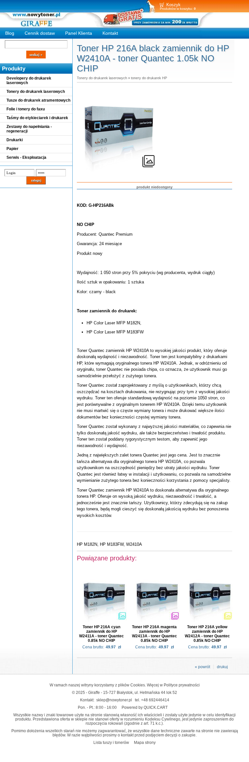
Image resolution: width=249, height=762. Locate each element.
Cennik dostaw (40, 33)
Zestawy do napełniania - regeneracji (29, 128)
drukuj (222, 667)
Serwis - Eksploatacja (26, 157)
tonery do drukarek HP (149, 78)
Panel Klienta (78, 33)
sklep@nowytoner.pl (114, 700)
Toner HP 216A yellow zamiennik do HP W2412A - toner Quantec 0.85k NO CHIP (207, 634)
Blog (9, 33)
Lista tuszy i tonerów (111, 742)
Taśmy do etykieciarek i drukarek (37, 118)
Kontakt (110, 33)
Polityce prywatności (182, 685)
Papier (12, 148)
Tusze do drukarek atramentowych (38, 100)
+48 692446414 (155, 700)
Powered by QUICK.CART (145, 707)
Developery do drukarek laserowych (28, 80)
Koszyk (173, 4)
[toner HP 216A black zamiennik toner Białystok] (119, 171)
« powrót (202, 667)
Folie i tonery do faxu (25, 109)
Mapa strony (145, 742)
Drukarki (14, 140)
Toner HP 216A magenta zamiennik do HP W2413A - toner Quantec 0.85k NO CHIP (154, 634)
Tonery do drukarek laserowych (35, 91)
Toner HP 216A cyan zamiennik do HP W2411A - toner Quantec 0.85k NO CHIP (101, 634)
